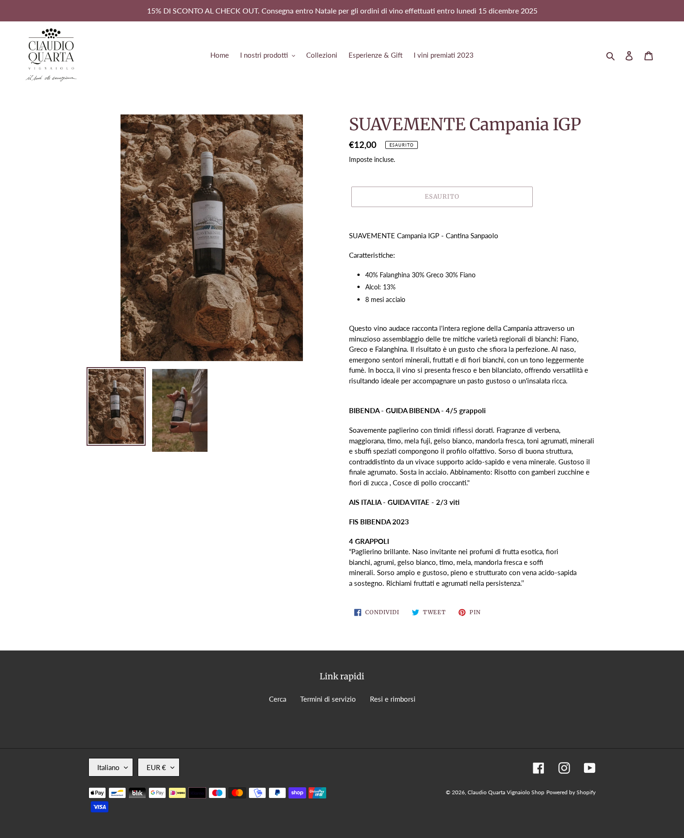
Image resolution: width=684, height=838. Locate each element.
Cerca (277, 699)
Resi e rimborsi (393, 699)
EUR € (156, 767)
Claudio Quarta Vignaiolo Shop (506, 792)
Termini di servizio (328, 699)
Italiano (108, 767)
